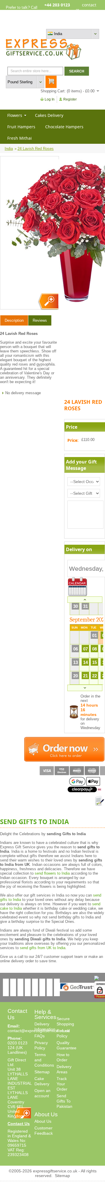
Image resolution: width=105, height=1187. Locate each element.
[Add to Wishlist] (99, 801)
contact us (89, 9)
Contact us (90, 24)
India (9, 148)
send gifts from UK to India (42, 948)
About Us (42, 1121)
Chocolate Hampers (64, 126)
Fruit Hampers (21, 126)
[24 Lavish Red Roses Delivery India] (48, 301)
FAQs (39, 1036)
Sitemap (42, 1072)
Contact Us (19, 1123)
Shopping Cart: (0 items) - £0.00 (67, 91)
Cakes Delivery (49, 115)
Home (44, 24)
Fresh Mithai (19, 138)
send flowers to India (52, 873)
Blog (74, 24)
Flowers (14, 115)
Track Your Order (62, 1083)
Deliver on (77, 586)
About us (59, 24)
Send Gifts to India (34, 821)
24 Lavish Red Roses (36, 148)
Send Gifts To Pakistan (64, 1101)
